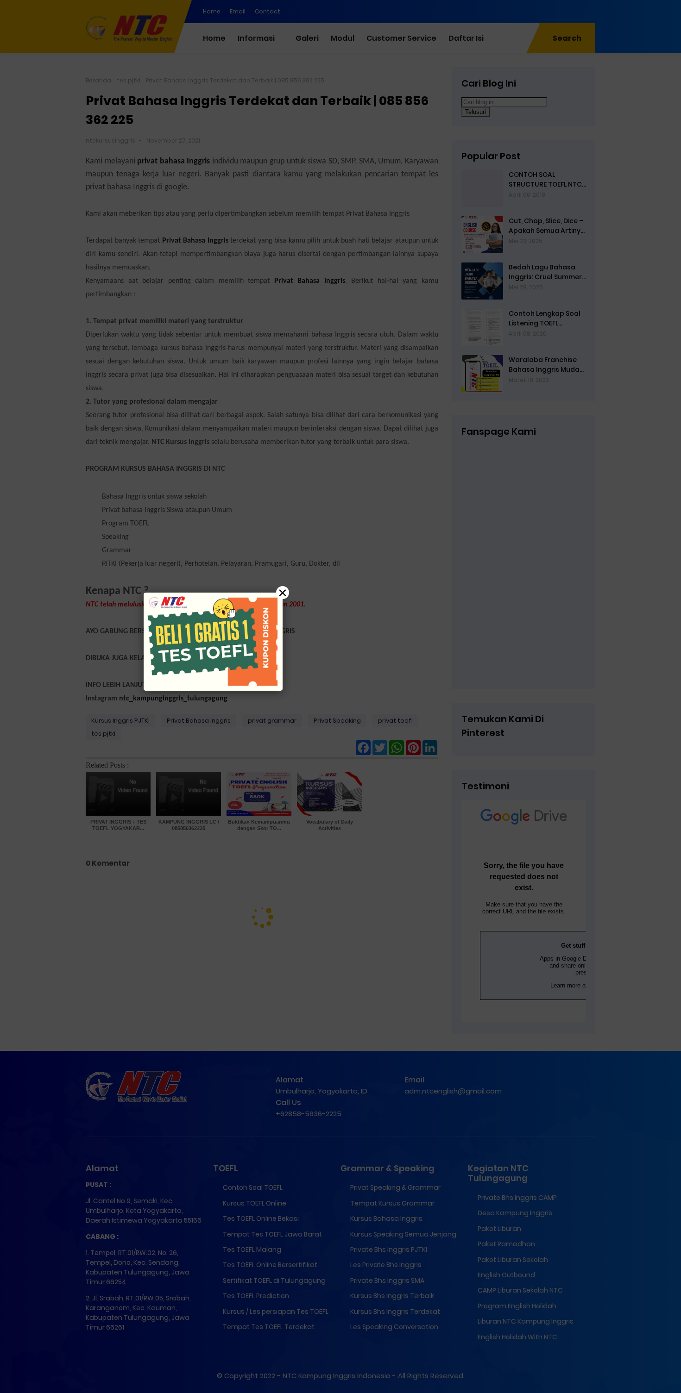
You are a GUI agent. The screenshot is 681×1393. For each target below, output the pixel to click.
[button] (340, 696)
